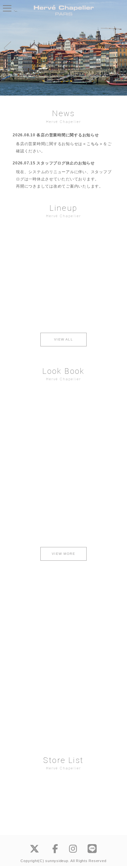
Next (120, 47)
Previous (6, 47)
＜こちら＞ (92, 144)
